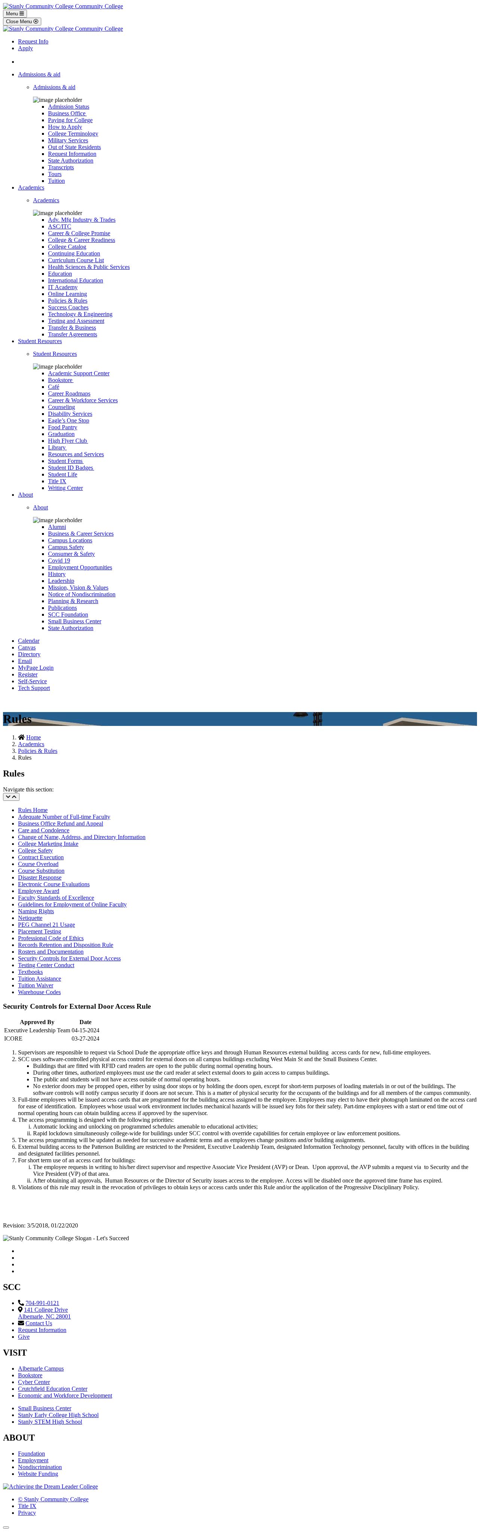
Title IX (57, 481)
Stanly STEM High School (50, 1422)
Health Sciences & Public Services (89, 267)
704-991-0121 (42, 1303)
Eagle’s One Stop (68, 420)
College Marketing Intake (48, 844)
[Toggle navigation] (11, 797)
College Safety (35, 850)
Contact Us (39, 1323)
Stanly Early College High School (58, 1415)
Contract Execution (41, 857)
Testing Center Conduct (46, 965)
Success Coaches (68, 307)
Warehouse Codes (39, 992)
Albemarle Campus (41, 1368)
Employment (33, 1460)
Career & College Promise (79, 233)
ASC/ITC (59, 226)
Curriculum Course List (76, 260)
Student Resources (40, 341)
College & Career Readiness (81, 240)
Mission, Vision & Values (78, 587)
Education (60, 273)
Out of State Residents (74, 147)
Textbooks (30, 972)
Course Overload (38, 864)
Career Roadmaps (69, 393)
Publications (62, 608)
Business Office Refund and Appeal (60, 823)
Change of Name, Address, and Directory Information (82, 837)
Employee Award (38, 891)
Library (57, 447)
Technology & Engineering (80, 314)
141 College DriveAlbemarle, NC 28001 (44, 1313)
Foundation (31, 1453)
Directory (29, 654)
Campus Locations (70, 540)
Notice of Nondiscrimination (82, 594)
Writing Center (65, 488)
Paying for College (70, 120)
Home (33, 737)
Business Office (67, 113)
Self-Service (32, 681)
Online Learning (67, 294)
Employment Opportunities (80, 567)
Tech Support (34, 688)
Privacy (27, 1513)
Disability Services (70, 414)
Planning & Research (73, 601)
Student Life (62, 474)
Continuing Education (74, 253)
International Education (75, 280)
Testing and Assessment (76, 321)
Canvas (27, 647)
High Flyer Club (68, 441)
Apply (25, 48)
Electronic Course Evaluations (54, 884)
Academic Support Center (79, 373)
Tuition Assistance (39, 978)
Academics (31, 187)
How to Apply (65, 127)
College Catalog (67, 246)
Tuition (56, 181)
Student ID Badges (71, 467)
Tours (55, 174)
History (57, 574)
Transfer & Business (72, 327)
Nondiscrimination (40, 1467)
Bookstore (61, 380)
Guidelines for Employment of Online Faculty (72, 904)
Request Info (33, 41)
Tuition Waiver (35, 985)
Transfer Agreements (72, 334)
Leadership (61, 581)
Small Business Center (74, 621)
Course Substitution (41, 871)
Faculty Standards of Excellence (56, 897)
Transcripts (61, 167)
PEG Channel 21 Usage (46, 924)
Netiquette (30, 918)
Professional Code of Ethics (51, 938)
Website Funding (38, 1474)
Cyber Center (34, 1382)
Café (53, 387)
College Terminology (73, 133)
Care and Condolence (43, 830)
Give (24, 1336)
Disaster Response (40, 877)
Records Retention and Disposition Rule (65, 945)
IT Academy (63, 287)
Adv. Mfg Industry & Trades (82, 220)
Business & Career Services (81, 533)
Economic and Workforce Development (65, 1395)
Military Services (68, 140)
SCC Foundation (68, 614)
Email (25, 661)
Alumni (57, 527)
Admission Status (68, 106)
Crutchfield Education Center (52, 1389)
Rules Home (33, 810)
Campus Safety (66, 547)
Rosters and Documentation (51, 951)
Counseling (61, 407)
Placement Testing (39, 931)
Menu (13, 13)
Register (28, 674)
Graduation (61, 434)
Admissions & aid (39, 74)
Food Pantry (62, 427)
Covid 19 (59, 560)
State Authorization (70, 160)
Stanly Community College (53, 1499)
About (25, 494)
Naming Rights (36, 911)
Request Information (72, 154)
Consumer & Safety (71, 554)
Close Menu (19, 21)
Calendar (28, 641)
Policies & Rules (67, 300)
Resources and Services (76, 454)
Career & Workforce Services (83, 400)
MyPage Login (36, 667)
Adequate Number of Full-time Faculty (64, 817)
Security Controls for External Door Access (69, 958)
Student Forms (66, 461)
